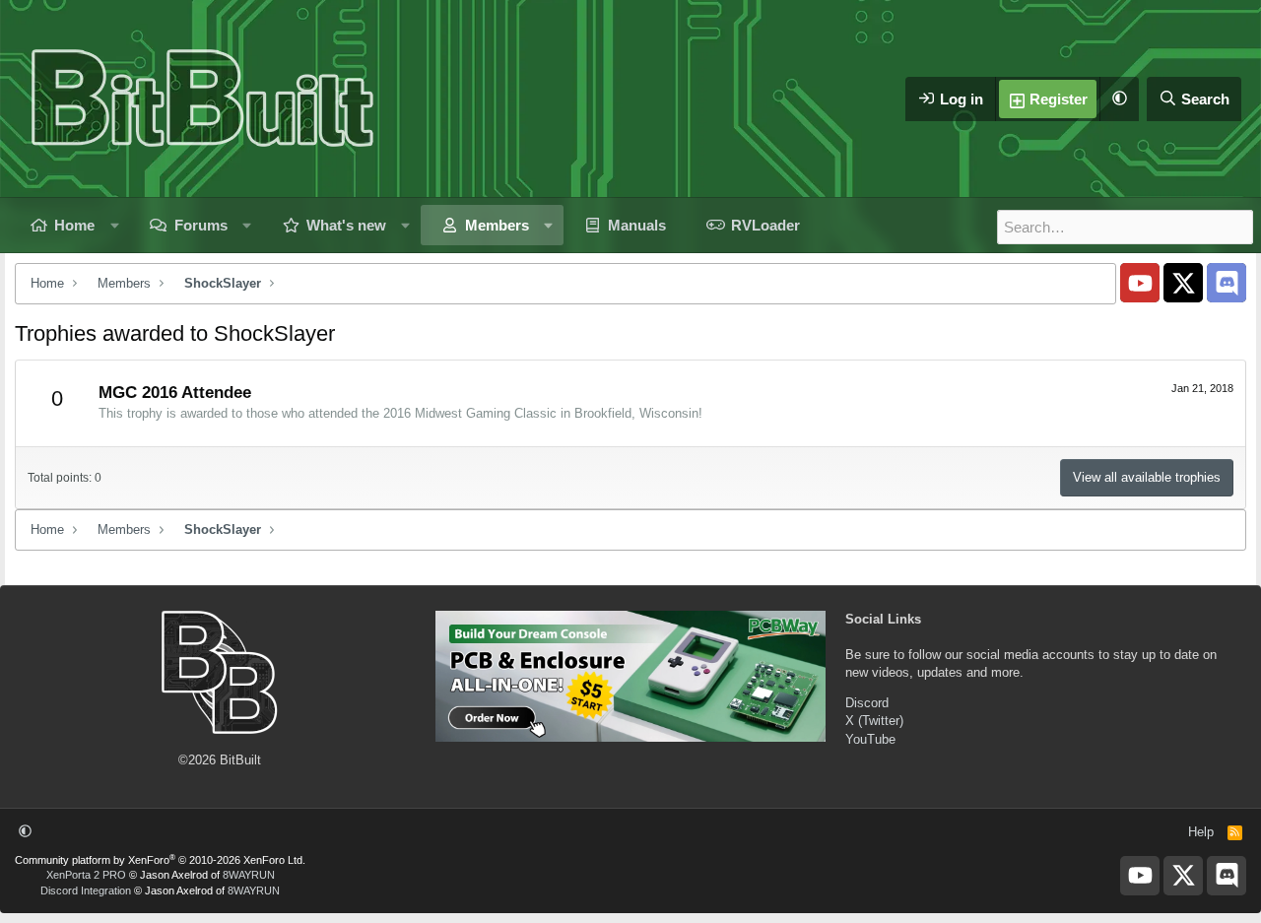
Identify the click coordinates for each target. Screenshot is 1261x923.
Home (74, 225)
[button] (1119, 99)
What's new (346, 225)
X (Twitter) (874, 720)
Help (1201, 831)
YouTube (870, 739)
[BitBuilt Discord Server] (1226, 282)
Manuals (637, 225)
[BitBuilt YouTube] (1140, 282)
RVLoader (765, 225)
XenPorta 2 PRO (86, 875)
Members (497, 225)
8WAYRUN (249, 875)
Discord (867, 702)
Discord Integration (85, 890)
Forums (201, 225)
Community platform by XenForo (160, 860)
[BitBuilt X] (1183, 282)
